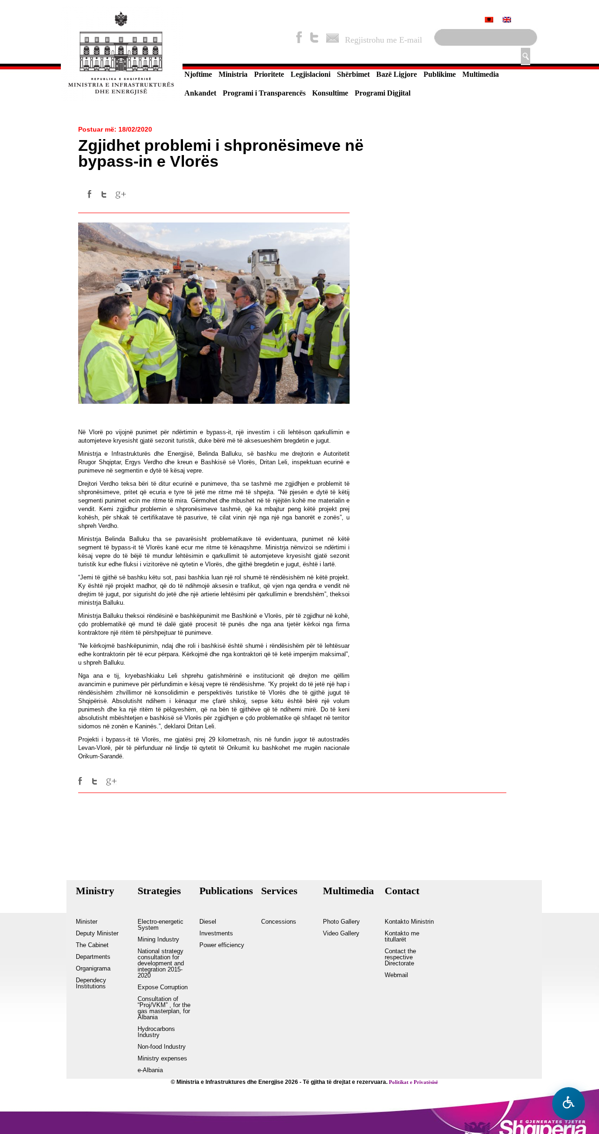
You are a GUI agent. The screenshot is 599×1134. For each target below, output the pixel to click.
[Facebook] (299, 37)
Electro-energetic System (160, 925)
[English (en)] (507, 20)
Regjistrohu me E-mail (383, 39)
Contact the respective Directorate (400, 957)
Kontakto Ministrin (409, 922)
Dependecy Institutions (91, 983)
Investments (216, 933)
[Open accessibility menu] (568, 1103)
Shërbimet (353, 74)
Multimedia (480, 74)
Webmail (396, 975)
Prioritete (269, 74)
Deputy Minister (97, 933)
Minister (86, 922)
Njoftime (198, 74)
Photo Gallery (341, 922)
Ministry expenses (162, 1058)
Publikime (440, 74)
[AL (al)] (489, 20)
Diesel (207, 922)
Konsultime (330, 93)
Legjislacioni (310, 74)
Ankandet (200, 93)
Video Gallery (341, 933)
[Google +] (121, 194)
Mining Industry (158, 939)
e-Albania (150, 1070)
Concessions (278, 922)
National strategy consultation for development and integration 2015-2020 (161, 963)
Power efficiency (221, 945)
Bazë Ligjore (396, 74)
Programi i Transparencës (264, 93)
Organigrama (93, 968)
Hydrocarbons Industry (156, 1032)
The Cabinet (92, 945)
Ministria (233, 74)
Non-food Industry (162, 1047)
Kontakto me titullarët (402, 936)
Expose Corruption (163, 987)
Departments (93, 957)
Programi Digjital (382, 93)
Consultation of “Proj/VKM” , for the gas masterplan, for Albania (164, 1008)
